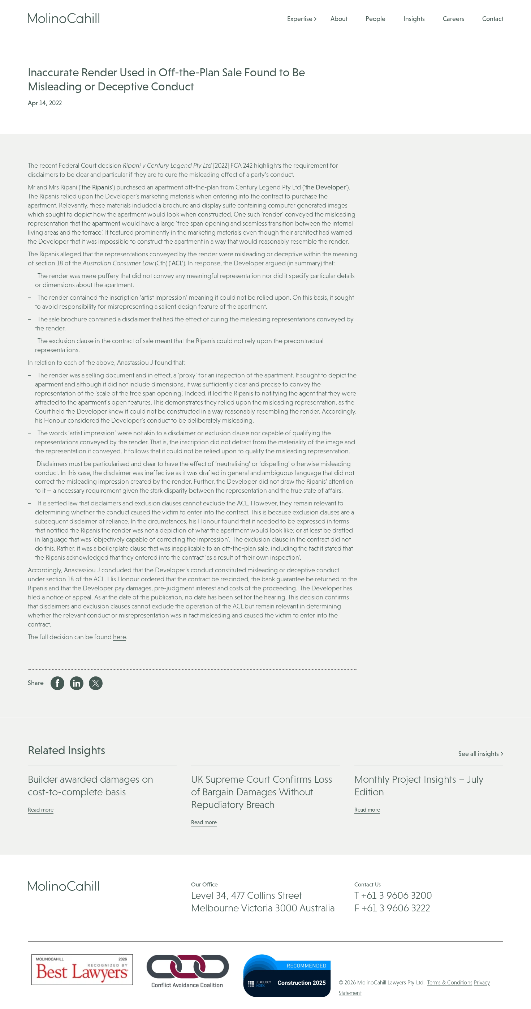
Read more (40, 810)
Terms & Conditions (449, 982)
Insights (414, 18)
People (375, 18)
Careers (453, 18)
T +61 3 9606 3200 (393, 895)
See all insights (479, 753)
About (339, 18)
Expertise (299, 18)
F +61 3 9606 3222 (392, 908)
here (119, 637)
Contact (492, 18)
